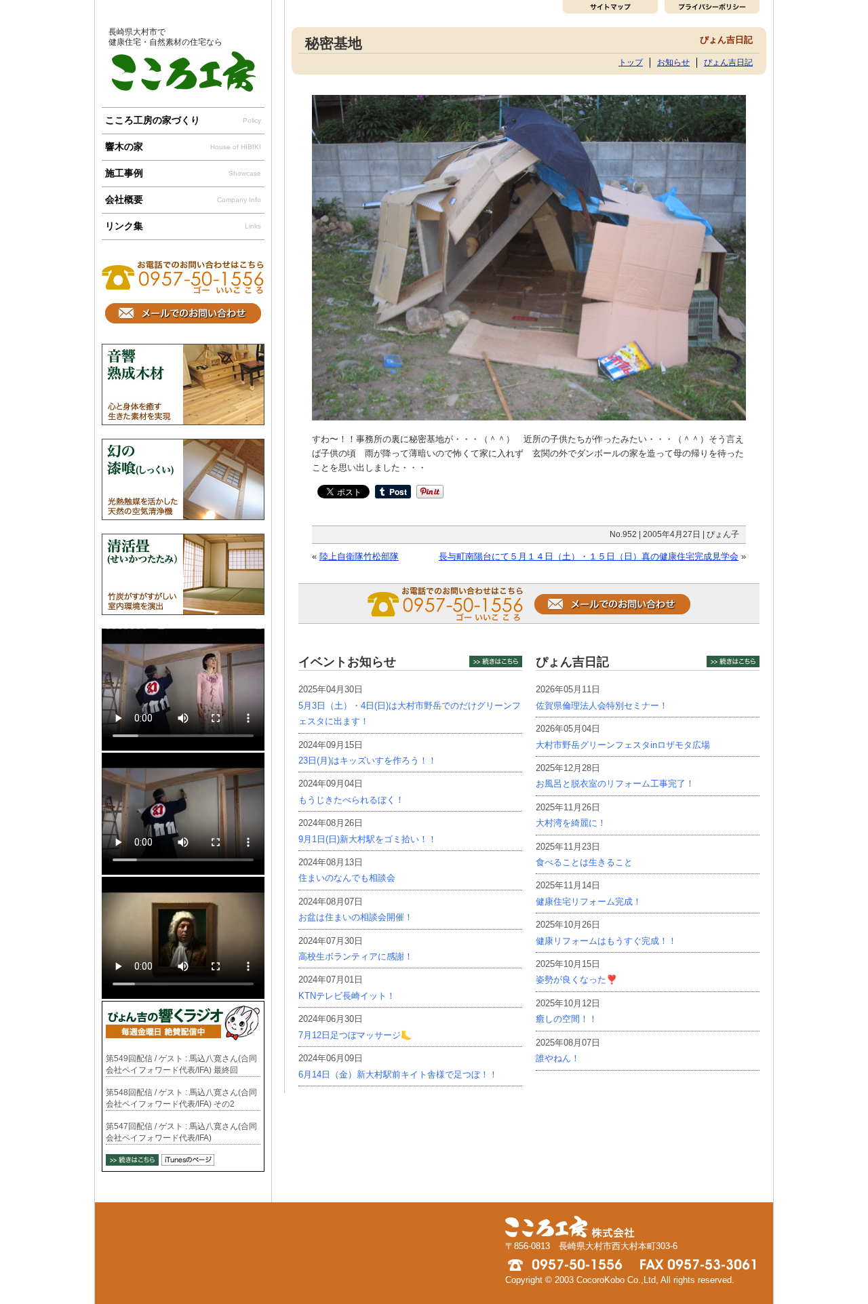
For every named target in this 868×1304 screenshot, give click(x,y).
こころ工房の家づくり (183, 120)
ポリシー (710, 7)
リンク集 (183, 225)
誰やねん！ (558, 1058)
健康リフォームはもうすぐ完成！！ (606, 941)
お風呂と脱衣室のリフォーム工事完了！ (615, 783)
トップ (630, 62)
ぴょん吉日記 (728, 62)
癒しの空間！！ (566, 1019)
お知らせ (673, 62)
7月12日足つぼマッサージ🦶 (355, 1035)
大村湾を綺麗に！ (571, 823)
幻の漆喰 (183, 479)
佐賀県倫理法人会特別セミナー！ (602, 705)
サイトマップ (612, 7)
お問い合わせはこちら (183, 313)
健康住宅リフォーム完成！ (589, 901)
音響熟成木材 (183, 384)
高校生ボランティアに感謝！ (355, 956)
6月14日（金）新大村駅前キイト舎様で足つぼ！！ (398, 1074)
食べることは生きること (584, 862)
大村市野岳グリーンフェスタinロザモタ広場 (623, 745)
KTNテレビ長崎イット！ (346, 996)
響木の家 (183, 146)
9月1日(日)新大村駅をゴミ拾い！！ (367, 839)
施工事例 (183, 172)
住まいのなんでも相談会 (346, 878)
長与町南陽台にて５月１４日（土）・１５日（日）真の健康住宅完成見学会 (588, 556)
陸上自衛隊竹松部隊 (359, 556)
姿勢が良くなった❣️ (576, 979)
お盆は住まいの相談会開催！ (355, 917)
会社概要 (183, 199)
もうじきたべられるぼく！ (351, 800)
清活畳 (183, 574)
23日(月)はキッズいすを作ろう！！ (367, 760)
